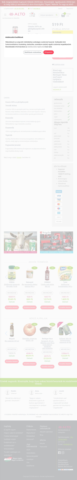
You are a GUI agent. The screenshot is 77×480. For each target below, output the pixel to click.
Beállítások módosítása (33, 52)
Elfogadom (48, 52)
